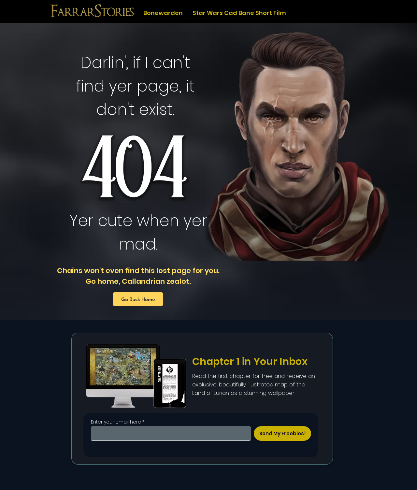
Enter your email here (116, 422)
